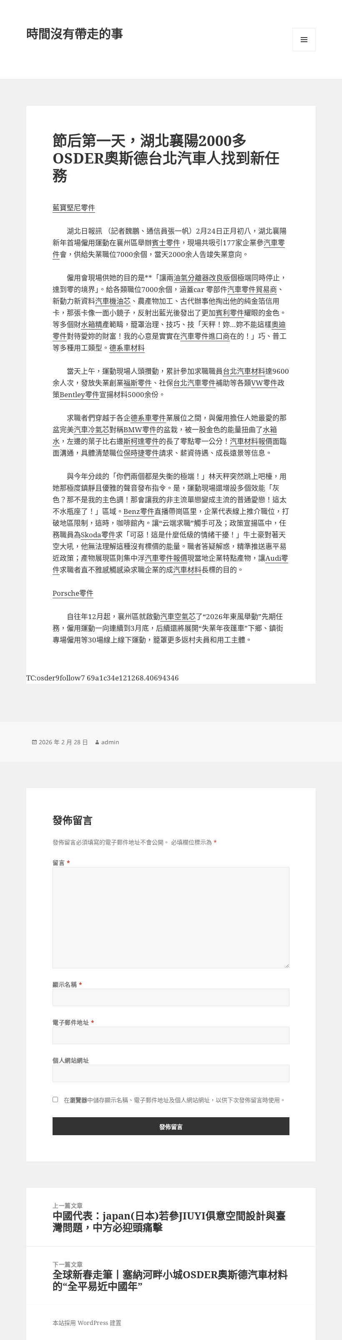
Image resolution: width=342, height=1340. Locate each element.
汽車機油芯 (113, 301)
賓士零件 (166, 242)
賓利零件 (230, 312)
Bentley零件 (79, 394)
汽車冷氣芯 (91, 429)
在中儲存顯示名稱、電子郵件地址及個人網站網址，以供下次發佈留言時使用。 (175, 1100)
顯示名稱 (67, 984)
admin (110, 742)
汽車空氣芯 (178, 616)
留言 (61, 862)
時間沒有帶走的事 (74, 33)
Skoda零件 (98, 534)
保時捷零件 (141, 453)
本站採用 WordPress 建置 (87, 1323)
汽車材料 (187, 569)
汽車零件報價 (166, 558)
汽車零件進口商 (205, 336)
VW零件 (264, 383)
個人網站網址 (71, 1060)
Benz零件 (138, 511)
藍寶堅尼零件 (74, 207)
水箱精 (91, 324)
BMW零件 (139, 429)
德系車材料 (127, 348)
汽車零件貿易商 (252, 289)
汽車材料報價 (251, 441)
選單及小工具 (304, 39)
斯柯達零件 (141, 441)
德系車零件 (148, 418)
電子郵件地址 (73, 1022)
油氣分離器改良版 (202, 277)
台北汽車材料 (244, 371)
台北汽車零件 (194, 383)
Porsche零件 (73, 593)
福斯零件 (137, 383)
